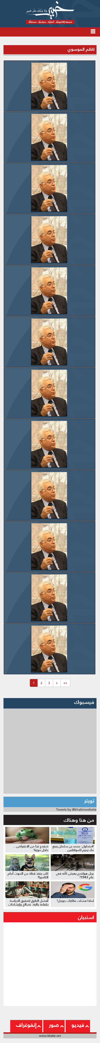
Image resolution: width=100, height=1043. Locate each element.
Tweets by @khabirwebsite (76, 809)
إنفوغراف (26, 1025)
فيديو (77, 1025)
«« (65, 682)
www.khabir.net (50, 1035)
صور (54, 1025)
